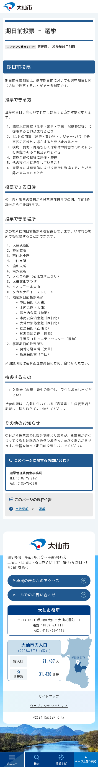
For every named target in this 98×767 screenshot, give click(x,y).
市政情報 (21, 508)
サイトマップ (49, 696)
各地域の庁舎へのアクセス (35, 581)
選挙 (42, 508)
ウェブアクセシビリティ (49, 706)
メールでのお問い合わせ (34, 595)
